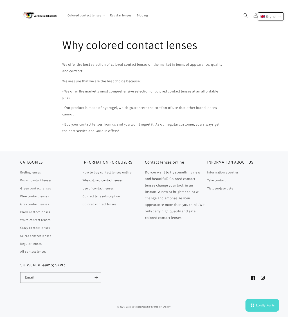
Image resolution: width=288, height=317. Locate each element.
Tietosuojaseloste (220, 188)
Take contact (216, 180)
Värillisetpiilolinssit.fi (137, 306)
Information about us (223, 172)
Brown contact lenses (36, 180)
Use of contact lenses (98, 188)
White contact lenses (35, 220)
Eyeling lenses (30, 172)
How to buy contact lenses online (107, 172)
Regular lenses (31, 244)
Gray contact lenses (34, 204)
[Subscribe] (96, 277)
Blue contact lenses (34, 196)
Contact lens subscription (101, 196)
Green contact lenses (35, 188)
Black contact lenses (35, 212)
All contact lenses (33, 252)
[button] (86, 15)
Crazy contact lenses (35, 228)
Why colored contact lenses (103, 180)
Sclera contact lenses (35, 236)
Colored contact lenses (99, 204)
